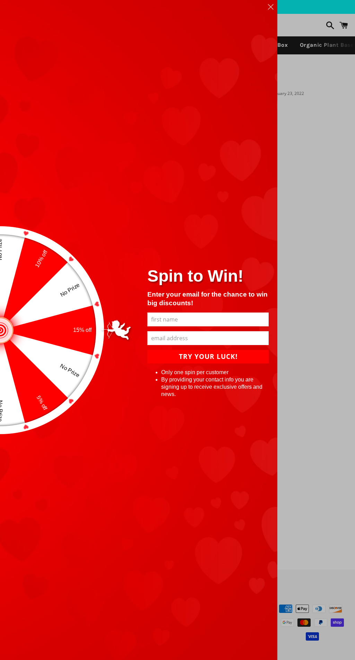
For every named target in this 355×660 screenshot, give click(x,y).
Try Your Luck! (208, 356)
